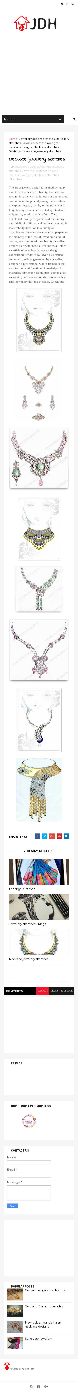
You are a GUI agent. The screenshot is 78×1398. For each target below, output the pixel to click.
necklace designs (20, 147)
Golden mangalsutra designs (45, 1290)
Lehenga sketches (22, 889)
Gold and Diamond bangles (44, 1306)
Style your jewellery (38, 1338)
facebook (67, 991)
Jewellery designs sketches (37, 138)
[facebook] (67, 4)
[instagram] (62, 4)
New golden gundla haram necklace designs (43, 1324)
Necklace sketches (46, 147)
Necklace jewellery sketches (28, 959)
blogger (43, 991)
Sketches (15, 151)
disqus (54, 991)
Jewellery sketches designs (40, 143)
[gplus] (72, 4)
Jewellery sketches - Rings (27, 924)
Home (13, 138)
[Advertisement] (39, 71)
